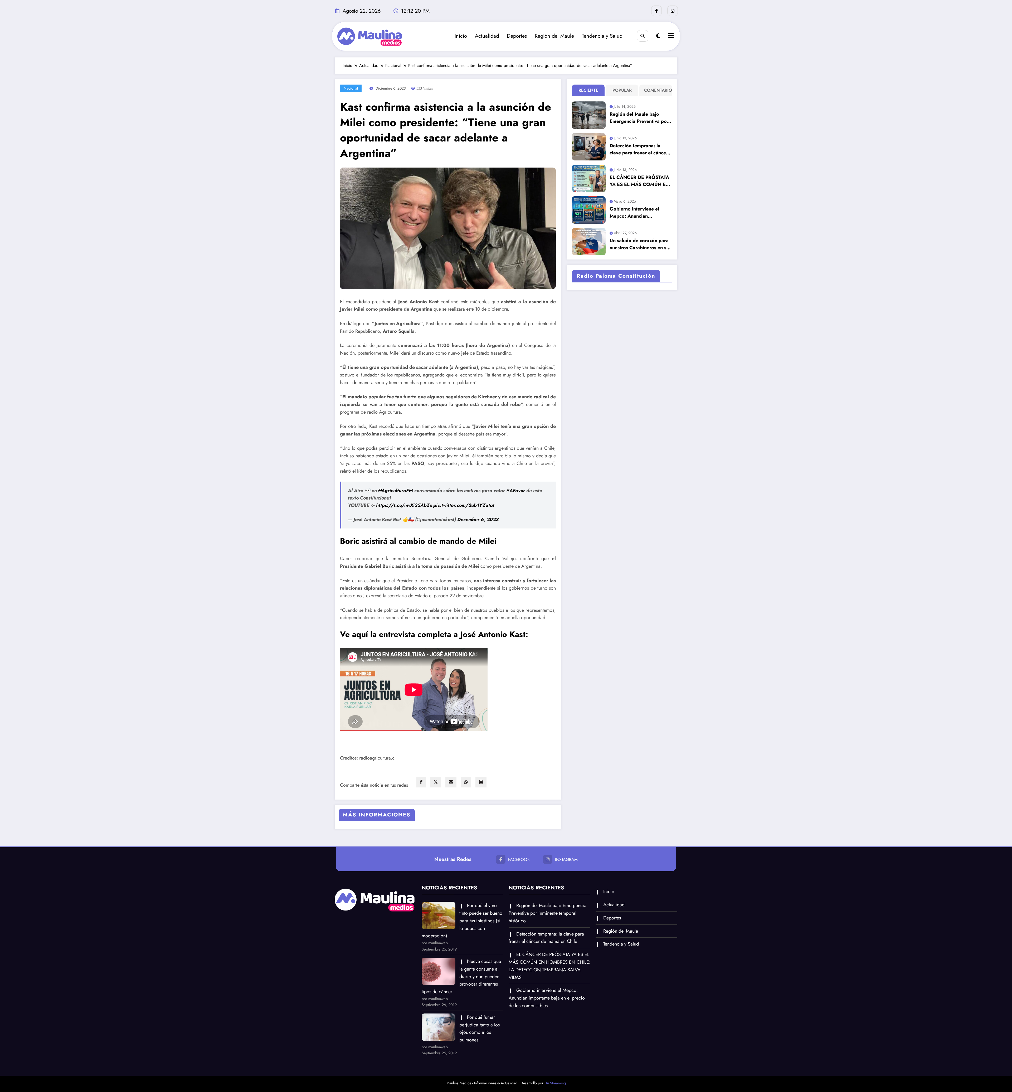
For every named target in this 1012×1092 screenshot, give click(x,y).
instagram (566, 859)
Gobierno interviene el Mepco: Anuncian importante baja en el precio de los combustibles (639, 212)
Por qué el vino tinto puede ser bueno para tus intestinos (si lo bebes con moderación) (462, 920)
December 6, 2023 (478, 519)
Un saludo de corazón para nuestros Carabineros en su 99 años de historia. (639, 244)
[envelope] (450, 782)
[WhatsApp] (466, 782)
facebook (519, 859)
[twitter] (435, 782)
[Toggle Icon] (670, 36)
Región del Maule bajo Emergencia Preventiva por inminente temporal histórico (639, 118)
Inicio (461, 36)
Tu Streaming (556, 1083)
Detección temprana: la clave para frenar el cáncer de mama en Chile (639, 149)
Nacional (351, 88)
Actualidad (487, 36)
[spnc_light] (658, 36)
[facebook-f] (656, 11)
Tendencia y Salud (602, 36)
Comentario (657, 90)
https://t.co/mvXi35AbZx (404, 505)
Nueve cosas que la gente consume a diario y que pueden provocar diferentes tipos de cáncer (461, 976)
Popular (622, 90)
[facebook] (421, 782)
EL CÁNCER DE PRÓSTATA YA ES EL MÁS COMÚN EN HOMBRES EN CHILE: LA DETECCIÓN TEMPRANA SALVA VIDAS (639, 181)
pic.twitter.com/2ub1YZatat (463, 505)
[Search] (642, 35)
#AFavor (515, 490)
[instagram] (672, 11)
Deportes (517, 36)
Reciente (588, 90)
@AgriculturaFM (395, 490)
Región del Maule (554, 36)
